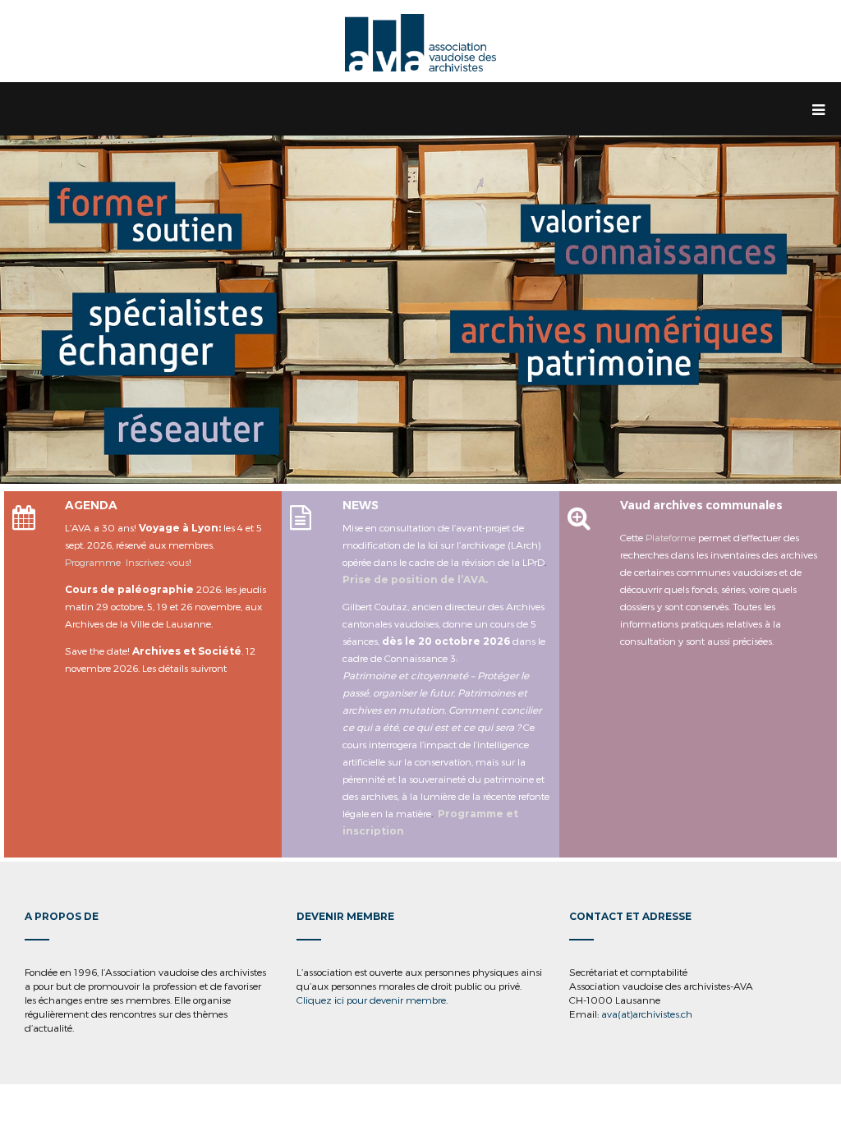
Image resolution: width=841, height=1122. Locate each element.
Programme (93, 562)
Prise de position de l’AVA (413, 579)
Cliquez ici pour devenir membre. (372, 999)
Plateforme (671, 537)
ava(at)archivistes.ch (646, 1013)
